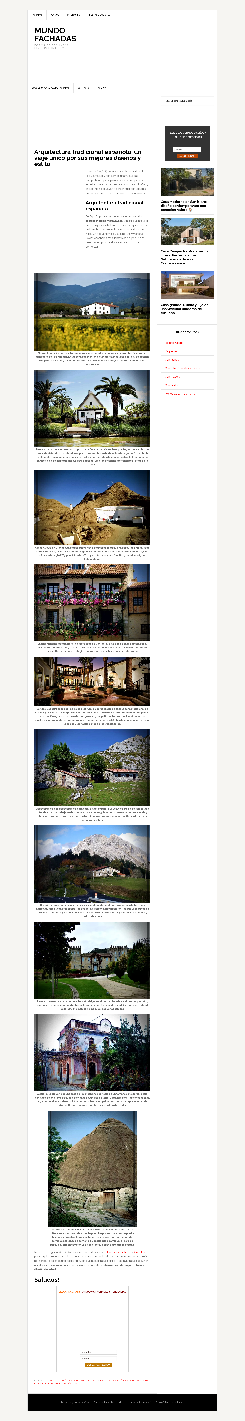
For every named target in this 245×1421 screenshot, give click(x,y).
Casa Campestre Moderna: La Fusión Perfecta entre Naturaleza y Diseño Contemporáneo (185, 257)
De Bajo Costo (174, 342)
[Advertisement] (147, 51)
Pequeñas (171, 351)
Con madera (172, 376)
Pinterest (126, 1252)
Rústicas (72, 1383)
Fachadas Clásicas (118, 1380)
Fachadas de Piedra (139, 1380)
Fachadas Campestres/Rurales (89, 1380)
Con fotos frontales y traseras (183, 368)
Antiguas (55, 1380)
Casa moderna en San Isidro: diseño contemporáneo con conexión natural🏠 (184, 206)
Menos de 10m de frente (180, 393)
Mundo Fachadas (55, 34)
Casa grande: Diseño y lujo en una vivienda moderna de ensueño (184, 309)
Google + (139, 1252)
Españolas (66, 1380)
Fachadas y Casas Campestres (50, 1383)
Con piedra (171, 385)
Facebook (113, 1252)
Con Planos (172, 359)
